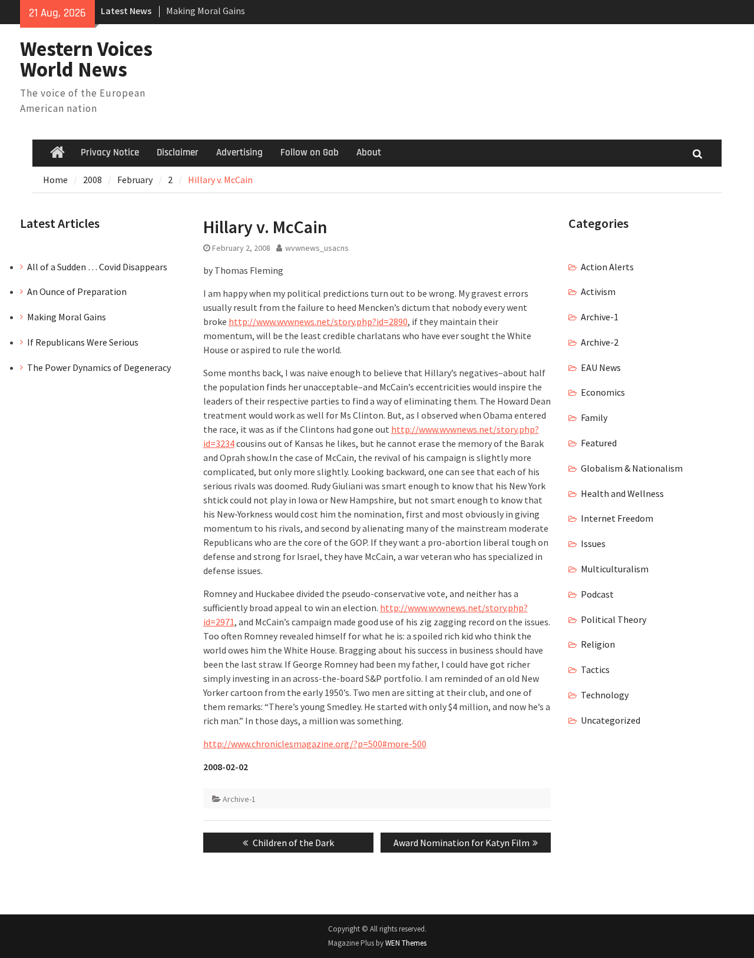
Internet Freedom (617, 518)
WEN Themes (405, 943)
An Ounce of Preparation (77, 291)
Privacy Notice (110, 152)
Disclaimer (178, 152)
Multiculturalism (615, 569)
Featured (599, 443)
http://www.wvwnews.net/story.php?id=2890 (318, 321)
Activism (598, 291)
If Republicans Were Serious (82, 342)
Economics (603, 392)
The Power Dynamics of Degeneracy (99, 367)
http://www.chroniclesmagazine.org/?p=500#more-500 (314, 744)
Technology (605, 695)
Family (594, 417)
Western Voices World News (86, 59)
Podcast (597, 594)
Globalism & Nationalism (632, 468)
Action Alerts (607, 267)
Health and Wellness (622, 493)
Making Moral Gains (205, 10)
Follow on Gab (309, 152)
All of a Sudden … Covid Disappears (97, 267)
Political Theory (613, 619)
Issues (593, 543)
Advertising (239, 152)
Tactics (595, 669)
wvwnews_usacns (317, 248)
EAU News (601, 367)
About (368, 152)
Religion (598, 644)
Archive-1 (239, 799)
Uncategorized (610, 720)
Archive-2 (600, 342)
